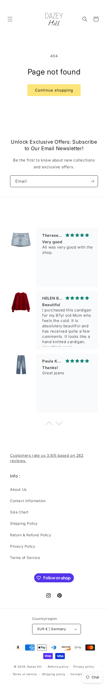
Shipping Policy (24, 523)
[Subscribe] (92, 181)
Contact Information (27, 501)
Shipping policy (54, 674)
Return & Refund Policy (30, 535)
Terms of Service (25, 557)
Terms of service (25, 674)
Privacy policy (83, 666)
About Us (18, 489)
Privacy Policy (22, 546)
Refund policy (58, 666)
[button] (10, 19)
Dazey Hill (34, 666)
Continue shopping (54, 90)
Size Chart (19, 512)
